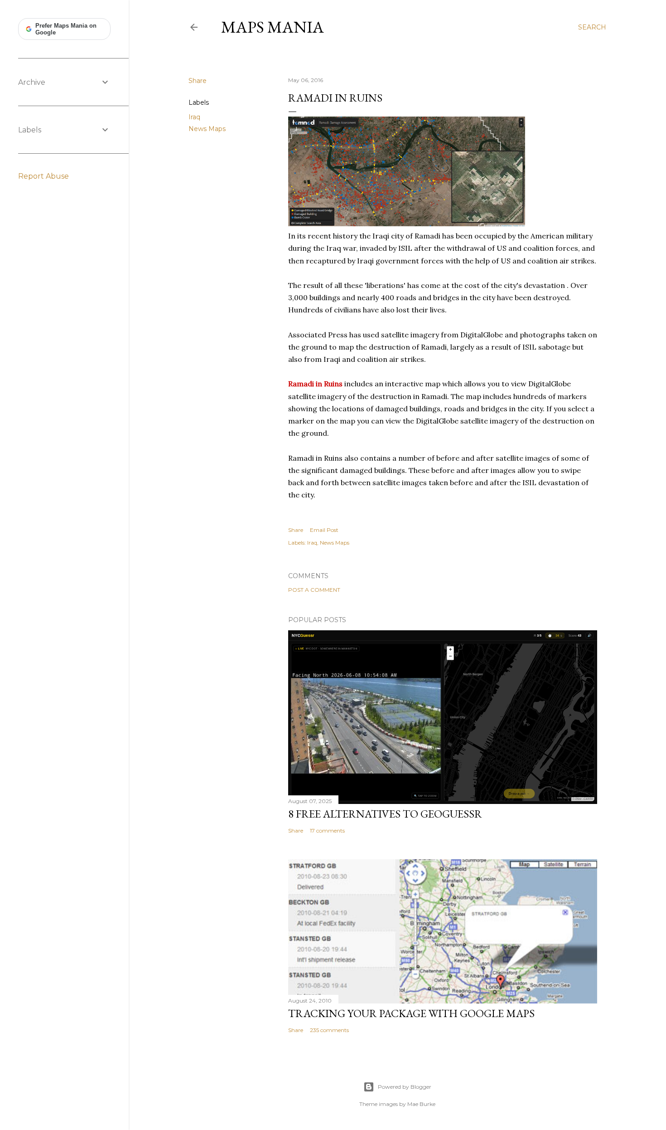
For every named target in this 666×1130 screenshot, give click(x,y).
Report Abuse (43, 176)
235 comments (329, 1030)
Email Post (324, 529)
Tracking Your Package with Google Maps (411, 1013)
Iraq (194, 117)
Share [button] (197, 81)
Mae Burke (421, 1104)
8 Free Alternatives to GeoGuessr (385, 814)
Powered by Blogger (404, 1086)
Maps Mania (272, 27)
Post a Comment (314, 589)
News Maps (207, 129)
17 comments (327, 830)
